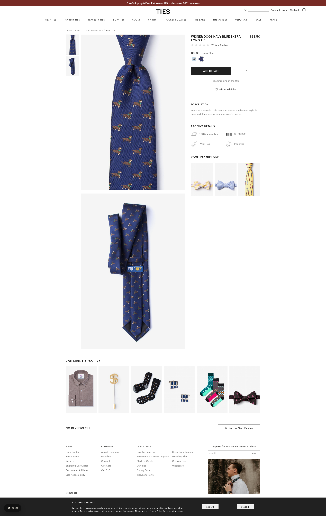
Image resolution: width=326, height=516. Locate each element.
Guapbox (106, 456)
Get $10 (105, 470)
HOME (70, 30)
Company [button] (107, 446)
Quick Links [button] (144, 446)
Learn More (195, 3)
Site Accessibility (75, 474)
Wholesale (178, 465)
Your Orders (72, 456)
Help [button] (69, 446)
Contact (105, 461)
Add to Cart (211, 70)
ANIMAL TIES (97, 30)
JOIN (253, 453)
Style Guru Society (182, 451)
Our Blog (142, 465)
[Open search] (245, 10)
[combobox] (258, 10)
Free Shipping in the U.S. (226, 80)
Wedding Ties (179, 456)
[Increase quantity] (256, 71)
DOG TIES (110, 30)
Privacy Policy (155, 511)
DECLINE (245, 507)
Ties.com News (145, 474)
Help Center (72, 451)
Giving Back (143, 470)
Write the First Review (239, 428)
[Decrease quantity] (237, 71)
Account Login (279, 9)
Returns (70, 461)
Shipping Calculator (77, 465)
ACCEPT (210, 507)
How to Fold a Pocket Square (153, 456)
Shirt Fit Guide (145, 461)
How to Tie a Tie (146, 451)
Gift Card (106, 465)
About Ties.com (110, 451)
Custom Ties (179, 461)
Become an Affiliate (77, 470)
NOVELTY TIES (82, 30)
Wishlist (295, 9)
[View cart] (303, 9)
